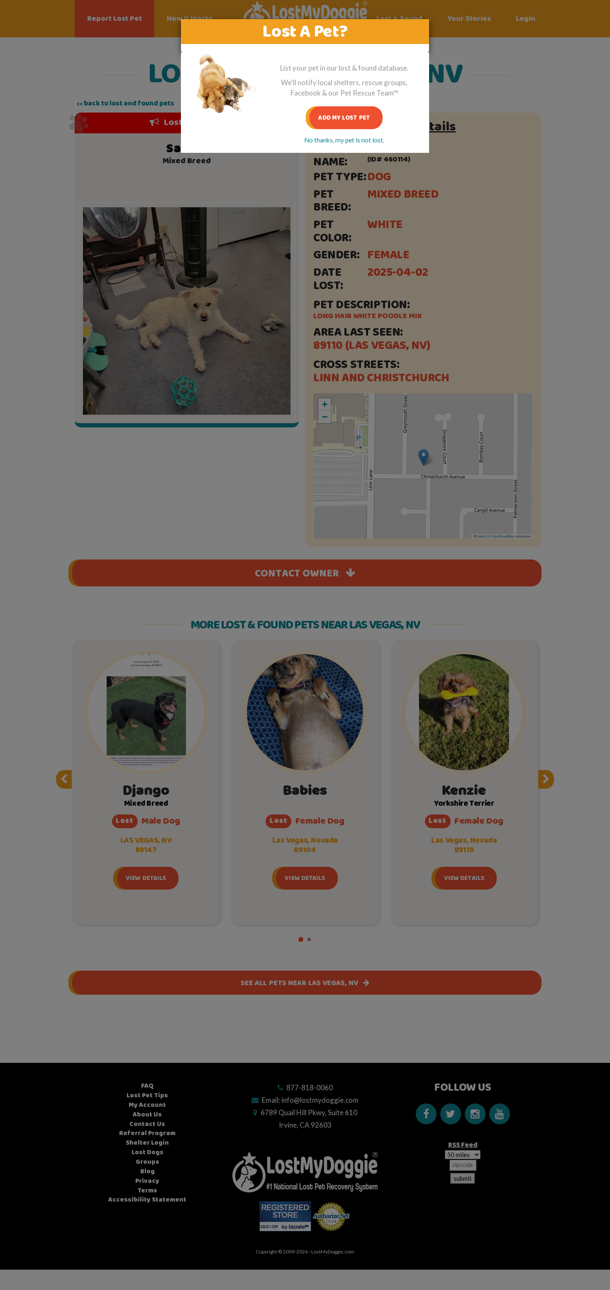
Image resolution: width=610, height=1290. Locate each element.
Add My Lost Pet (344, 118)
